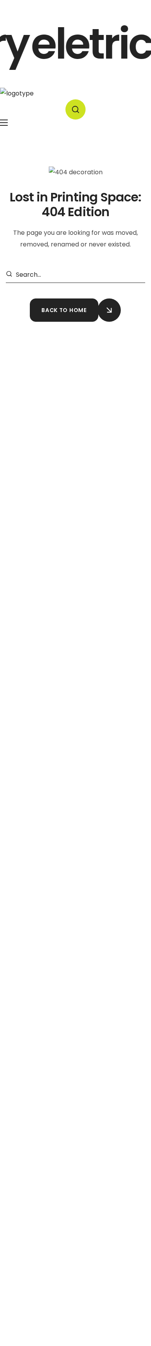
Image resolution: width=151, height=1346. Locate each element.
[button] (75, 109)
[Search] (10, 275)
